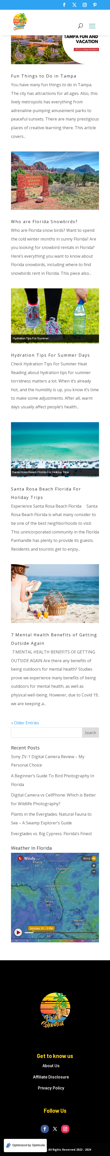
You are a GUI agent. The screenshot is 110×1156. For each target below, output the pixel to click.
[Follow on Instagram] (85, 5)
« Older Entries (25, 723)
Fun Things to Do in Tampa (43, 76)
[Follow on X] (74, 5)
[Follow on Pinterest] (95, 5)
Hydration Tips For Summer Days (50, 355)
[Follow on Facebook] (64, 5)
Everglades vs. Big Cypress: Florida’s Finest (51, 833)
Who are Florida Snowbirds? (44, 221)
